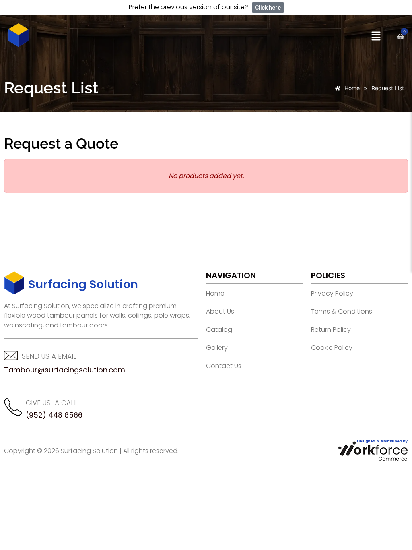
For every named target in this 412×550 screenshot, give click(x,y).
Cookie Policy (331, 348)
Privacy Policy (332, 293)
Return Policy (331, 330)
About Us (220, 311)
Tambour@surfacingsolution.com (64, 370)
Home (215, 293)
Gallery (217, 348)
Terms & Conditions (341, 311)
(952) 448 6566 (54, 415)
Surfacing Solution (83, 284)
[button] (376, 36)
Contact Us (223, 366)
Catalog (219, 330)
